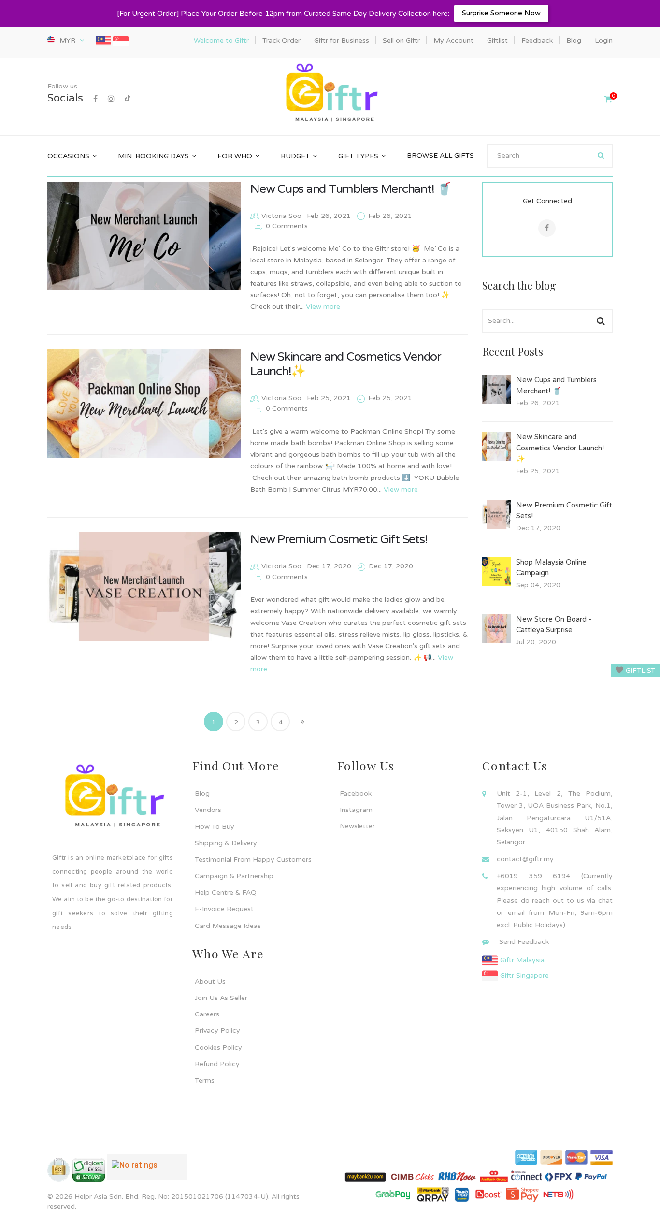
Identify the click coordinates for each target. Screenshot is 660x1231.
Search (600, 321)
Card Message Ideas (228, 926)
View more (323, 307)
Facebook (356, 793)
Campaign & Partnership (234, 876)
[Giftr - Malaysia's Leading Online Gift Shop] (330, 93)
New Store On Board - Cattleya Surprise (553, 625)
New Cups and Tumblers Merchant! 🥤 (350, 189)
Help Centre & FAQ (226, 892)
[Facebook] (95, 99)
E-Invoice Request (224, 909)
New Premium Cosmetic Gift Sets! (338, 539)
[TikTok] (127, 99)
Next (302, 721)
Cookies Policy (218, 1047)
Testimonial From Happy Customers (253, 859)
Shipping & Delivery (226, 843)
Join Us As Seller (221, 998)
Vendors (208, 810)
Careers (207, 1014)
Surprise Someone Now (501, 13)
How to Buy (214, 827)
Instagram (356, 810)
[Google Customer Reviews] (147, 1171)
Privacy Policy (217, 1031)
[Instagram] (111, 99)
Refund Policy (217, 1064)
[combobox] (550, 156)
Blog (202, 793)
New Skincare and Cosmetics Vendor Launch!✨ (560, 448)
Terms (205, 1080)
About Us (210, 981)
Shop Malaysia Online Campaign (551, 568)
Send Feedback (524, 942)
